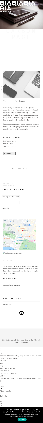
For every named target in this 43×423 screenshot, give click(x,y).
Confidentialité (36, 340)
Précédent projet (9, 183)
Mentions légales (22, 342)
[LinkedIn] (2, 335)
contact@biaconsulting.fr (11, 285)
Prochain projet (8, 186)
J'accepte (22, 420)
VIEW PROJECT (9, 153)
